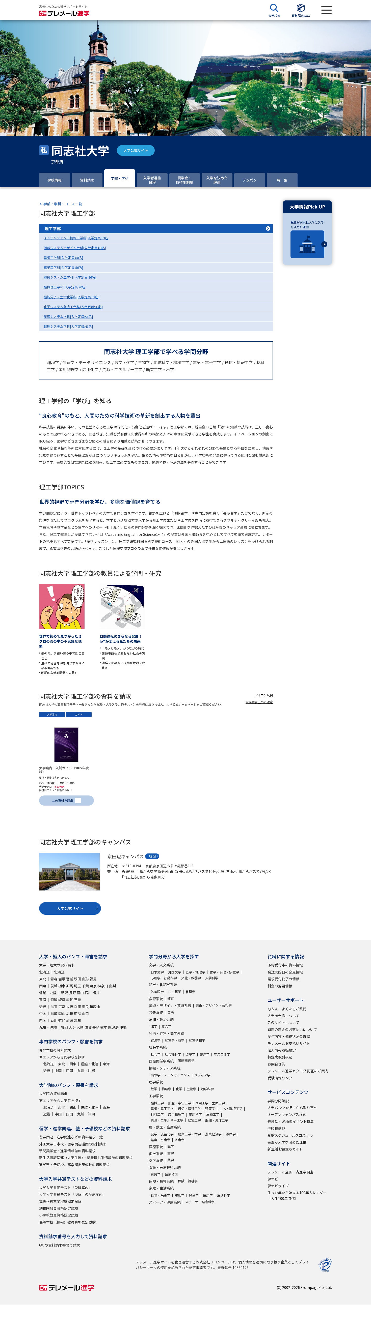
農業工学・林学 (189, 1134)
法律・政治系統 (161, 1019)
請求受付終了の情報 (283, 978)
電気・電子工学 (162, 1108)
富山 (80, 992)
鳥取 (54, 1013)
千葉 (85, 985)
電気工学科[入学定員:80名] (63, 257)
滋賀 (54, 1006)
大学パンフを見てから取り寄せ (292, 1107)
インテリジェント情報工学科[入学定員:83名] (76, 237)
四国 (42, 1020)
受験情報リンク (280, 1077)
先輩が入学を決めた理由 (287, 1142)
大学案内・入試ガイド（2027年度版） (64, 769)
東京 (93, 985)
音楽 (170, 1012)
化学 (179, 1088)
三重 (77, 999)
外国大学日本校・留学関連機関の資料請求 (72, 1143)
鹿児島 (113, 1027)
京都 (61, 1006)
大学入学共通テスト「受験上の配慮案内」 (72, 1194)
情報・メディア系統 (164, 1068)
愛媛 (69, 1020)
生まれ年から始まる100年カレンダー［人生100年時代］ (297, 1195)
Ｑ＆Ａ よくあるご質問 (287, 1008)
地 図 (152, 856)
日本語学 (174, 991)
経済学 (156, 1040)
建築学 (210, 1108)
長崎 (95, 1027)
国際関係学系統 (161, 1060)
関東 (42, 985)
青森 (54, 978)
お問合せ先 (276, 1064)
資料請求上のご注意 (259, 702)
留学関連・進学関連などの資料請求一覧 (71, 1136)
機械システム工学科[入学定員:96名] (70, 277)
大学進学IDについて (283, 1015)
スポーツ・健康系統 (165, 1202)
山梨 (112, 985)
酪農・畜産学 (160, 1139)
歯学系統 (156, 1153)
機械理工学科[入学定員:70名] (65, 287)
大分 (72, 1027)
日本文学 (157, 972)
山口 (85, 1013)
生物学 (191, 1088)
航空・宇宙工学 (179, 1103)
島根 (69, 1013)
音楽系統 (156, 1012)
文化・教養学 (191, 978)
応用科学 (195, 1114)
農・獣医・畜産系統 (165, 1127)
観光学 (204, 1054)
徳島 (61, 1020)
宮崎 (80, 1027)
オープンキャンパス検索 (287, 1114)
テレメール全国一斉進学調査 (290, 1171)
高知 (77, 1020)
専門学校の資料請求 (55, 1050)
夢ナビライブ (278, 1185)
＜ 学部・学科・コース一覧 (60, 203)
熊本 (103, 1027)
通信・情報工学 (189, 1108)
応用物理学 (176, 1114)
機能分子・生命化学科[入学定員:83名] (71, 296)
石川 (88, 992)
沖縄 (122, 1027)
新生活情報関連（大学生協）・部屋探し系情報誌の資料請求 (86, 1157)
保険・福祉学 (188, 1180)
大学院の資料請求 (53, 1093)
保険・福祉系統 (161, 1181)
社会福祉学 (173, 1054)
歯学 (170, 1153)
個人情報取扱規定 (282, 1050)
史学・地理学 (195, 972)
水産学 (179, 1139)
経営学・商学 (174, 1040)
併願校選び (276, 1128)
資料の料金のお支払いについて (292, 1029)
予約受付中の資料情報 (285, 964)
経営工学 (194, 1120)
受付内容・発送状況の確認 (289, 1036)
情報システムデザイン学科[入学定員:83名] (75, 247)
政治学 (166, 1026)
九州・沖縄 (48, 1027)
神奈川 (102, 985)
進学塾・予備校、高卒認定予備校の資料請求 (74, 1164)
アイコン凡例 (264, 695)
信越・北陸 (48, 992)
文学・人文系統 (161, 964)
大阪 (69, 1006)
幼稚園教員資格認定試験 (58, 1208)
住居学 (208, 1195)
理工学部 (53, 228)
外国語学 (157, 991)
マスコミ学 (222, 1054)
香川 (54, 1020)
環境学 (190, 1054)
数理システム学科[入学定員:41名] (68, 326)
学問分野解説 (278, 1100)
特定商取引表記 (280, 1056)
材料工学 (157, 1114)
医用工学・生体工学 (210, 1103)
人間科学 (211, 978)
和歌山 (95, 1006)
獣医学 (231, 1134)
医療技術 (171, 1174)
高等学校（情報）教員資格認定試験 (67, 1222)
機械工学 (157, 1103)
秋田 (77, 978)
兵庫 (77, 1006)
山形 (85, 978)
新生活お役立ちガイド (285, 1148)
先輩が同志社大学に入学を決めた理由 (307, 224)
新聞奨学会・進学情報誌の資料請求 (67, 1150)
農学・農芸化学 (162, 1134)
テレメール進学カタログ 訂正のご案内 (298, 1070)
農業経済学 (213, 1134)
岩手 (61, 978)
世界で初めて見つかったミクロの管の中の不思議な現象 (60, 641)
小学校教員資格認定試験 (58, 1215)
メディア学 (202, 1075)
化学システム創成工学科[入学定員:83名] (73, 306)
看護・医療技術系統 (165, 1167)
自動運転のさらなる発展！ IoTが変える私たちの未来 (123, 639)
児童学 (194, 1195)
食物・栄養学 (160, 1195)
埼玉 (77, 985)
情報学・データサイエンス (170, 1075)
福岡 (64, 1027)
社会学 (156, 1054)
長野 (72, 992)
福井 (95, 992)
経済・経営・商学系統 (166, 1033)
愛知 (69, 999)
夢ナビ (273, 1178)
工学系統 (156, 1095)
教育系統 (156, 998)
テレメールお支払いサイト (289, 1043)
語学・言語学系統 (163, 984)
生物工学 (212, 1114)
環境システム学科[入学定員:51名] (68, 316)
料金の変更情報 (280, 985)
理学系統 (156, 1081)
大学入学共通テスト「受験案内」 (65, 1187)
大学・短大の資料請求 (56, 964)
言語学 (190, 991)
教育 (170, 998)
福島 (93, 978)
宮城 (69, 978)
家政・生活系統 (161, 1188)
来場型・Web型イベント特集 (291, 1121)
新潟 (64, 992)
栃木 (61, 985)
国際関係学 (186, 1060)
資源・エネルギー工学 (167, 1120)
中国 (42, 1013)
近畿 (42, 1006)
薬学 (170, 1160)
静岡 (54, 999)
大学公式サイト (135, 150)
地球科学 (207, 1088)
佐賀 (88, 1027)
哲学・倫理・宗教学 (224, 972)
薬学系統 (156, 1160)
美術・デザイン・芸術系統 (170, 1005)
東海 (42, 999)
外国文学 (174, 972)
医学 (170, 1146)
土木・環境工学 (230, 1108)
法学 (154, 1026)
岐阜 (61, 999)
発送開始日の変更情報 (285, 971)
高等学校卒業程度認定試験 (60, 1201)
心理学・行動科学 (164, 978)
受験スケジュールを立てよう (290, 1135)
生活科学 (223, 1195)
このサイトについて (283, 1022)
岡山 (61, 1013)
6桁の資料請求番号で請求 (59, 1245)
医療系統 (156, 1146)
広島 (77, 1013)
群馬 (69, 985)
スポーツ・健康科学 (200, 1201)
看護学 (156, 1174)
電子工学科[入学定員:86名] (63, 267)
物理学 (166, 1088)
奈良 (85, 1006)
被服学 (179, 1195)
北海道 (44, 971)
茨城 (54, 985)
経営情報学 (197, 1040)
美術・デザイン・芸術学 (214, 1005)
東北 (42, 978)
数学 (154, 1088)
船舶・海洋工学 (216, 1120)
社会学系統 (158, 1047)
